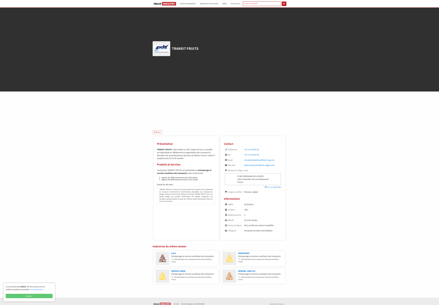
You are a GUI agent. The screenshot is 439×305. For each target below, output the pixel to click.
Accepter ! (29, 296)
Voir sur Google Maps (273, 187)
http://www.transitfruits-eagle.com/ (259, 165)
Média (224, 4)
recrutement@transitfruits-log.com (259, 160)
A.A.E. (173, 253)
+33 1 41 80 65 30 (251, 154)
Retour (158, 132)
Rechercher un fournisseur (209, 4)
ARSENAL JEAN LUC (246, 271)
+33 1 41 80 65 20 (251, 149)
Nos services (235, 4)
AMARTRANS (243, 253)
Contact (176, 304)
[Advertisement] (219, 111)
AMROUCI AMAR (178, 271)
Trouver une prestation (188, 4)
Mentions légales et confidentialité (192, 304)
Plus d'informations (36, 290)
